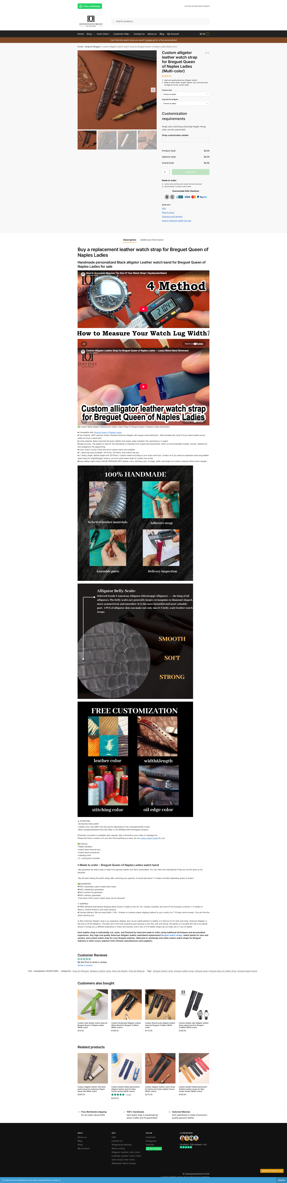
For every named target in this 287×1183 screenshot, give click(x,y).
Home (80, 46)
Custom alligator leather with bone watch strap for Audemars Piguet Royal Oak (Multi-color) (92, 1089)
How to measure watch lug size (176, 220)
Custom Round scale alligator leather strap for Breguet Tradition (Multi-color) (160, 1025)
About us (82, 1137)
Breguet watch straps (171, 935)
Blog (80, 1140)
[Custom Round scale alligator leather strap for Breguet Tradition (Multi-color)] (160, 1004)
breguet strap (201, 971)
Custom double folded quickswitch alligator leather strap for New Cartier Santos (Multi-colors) (125, 1089)
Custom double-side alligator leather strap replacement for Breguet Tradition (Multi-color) (194, 1025)
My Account (83, 1148)
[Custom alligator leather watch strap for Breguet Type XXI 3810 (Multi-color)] (206, 53)
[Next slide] (153, 90)
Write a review (85, 965)
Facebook (150, 1137)
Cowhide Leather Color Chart (126, 1155)
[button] (205, 34)
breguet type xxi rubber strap (222, 971)
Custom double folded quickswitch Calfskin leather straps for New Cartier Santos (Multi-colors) (193, 1089)
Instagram (151, 1140)
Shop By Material (137, 971)
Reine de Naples (119, 971)
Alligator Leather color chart (126, 1152)
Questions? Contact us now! (272, 1171)
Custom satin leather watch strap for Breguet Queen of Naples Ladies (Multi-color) (92, 1025)
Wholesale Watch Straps (124, 1163)
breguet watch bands (247, 971)
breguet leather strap (163, 971)
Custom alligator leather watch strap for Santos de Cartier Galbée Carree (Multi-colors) (160, 1089)
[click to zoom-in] (117, 89)
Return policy (168, 212)
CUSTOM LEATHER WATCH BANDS (197, 6)
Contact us (150, 40)
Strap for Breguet (92, 46)
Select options (93, 1036)
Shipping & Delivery (122, 1144)
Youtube (150, 1144)
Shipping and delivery (172, 216)
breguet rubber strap (184, 971)
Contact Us (117, 1140)
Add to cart (191, 172)
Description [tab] (129, 239)
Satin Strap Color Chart (123, 1159)
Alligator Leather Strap (100, 971)
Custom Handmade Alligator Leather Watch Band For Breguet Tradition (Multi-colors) (126, 1025)
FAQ (164, 208)
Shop (80, 1144)
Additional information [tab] (152, 239)
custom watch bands (149, 838)
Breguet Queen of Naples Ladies (108, 432)
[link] (191, 1144)
